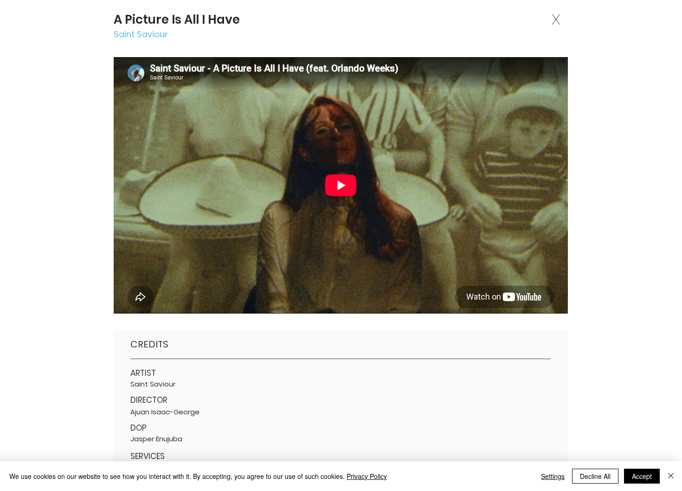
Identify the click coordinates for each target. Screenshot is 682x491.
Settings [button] (553, 476)
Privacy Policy (367, 476)
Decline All (595, 476)
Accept (642, 476)
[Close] (670, 476)
